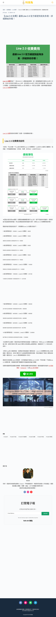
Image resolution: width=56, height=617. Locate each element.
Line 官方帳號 (34, 368)
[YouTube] (31, 492)
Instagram (23, 368)
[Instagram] (28, 492)
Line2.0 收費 (32, 436)
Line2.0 (6, 436)
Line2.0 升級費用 (23, 436)
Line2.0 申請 (40, 436)
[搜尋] (52, 2)
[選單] (3, 2)
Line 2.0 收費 (6, 87)
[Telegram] (35, 602)
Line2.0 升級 (13, 436)
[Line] (30, 602)
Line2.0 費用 (49, 436)
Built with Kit (28, 520)
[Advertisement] (28, 31)
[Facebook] (25, 492)
